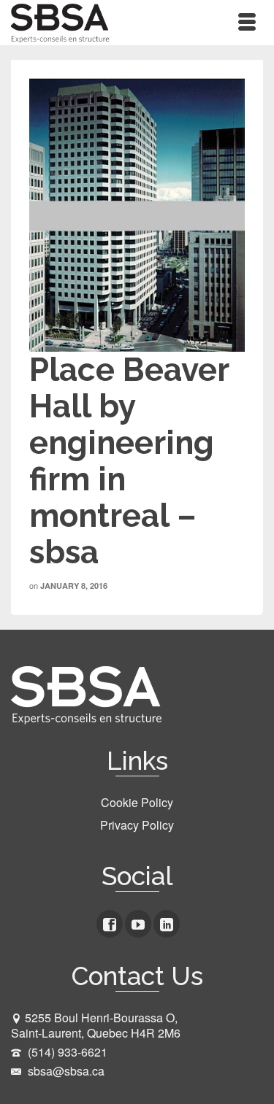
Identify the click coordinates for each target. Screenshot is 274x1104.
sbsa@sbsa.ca (64, 1070)
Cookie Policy (137, 802)
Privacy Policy (137, 825)
